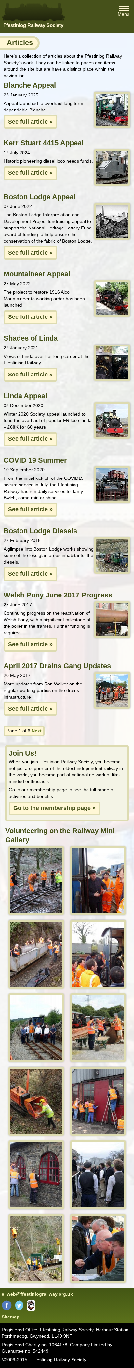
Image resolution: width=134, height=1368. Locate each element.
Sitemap (11, 1316)
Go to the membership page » (54, 808)
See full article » (30, 121)
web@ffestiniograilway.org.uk (40, 1294)
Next (37, 730)
